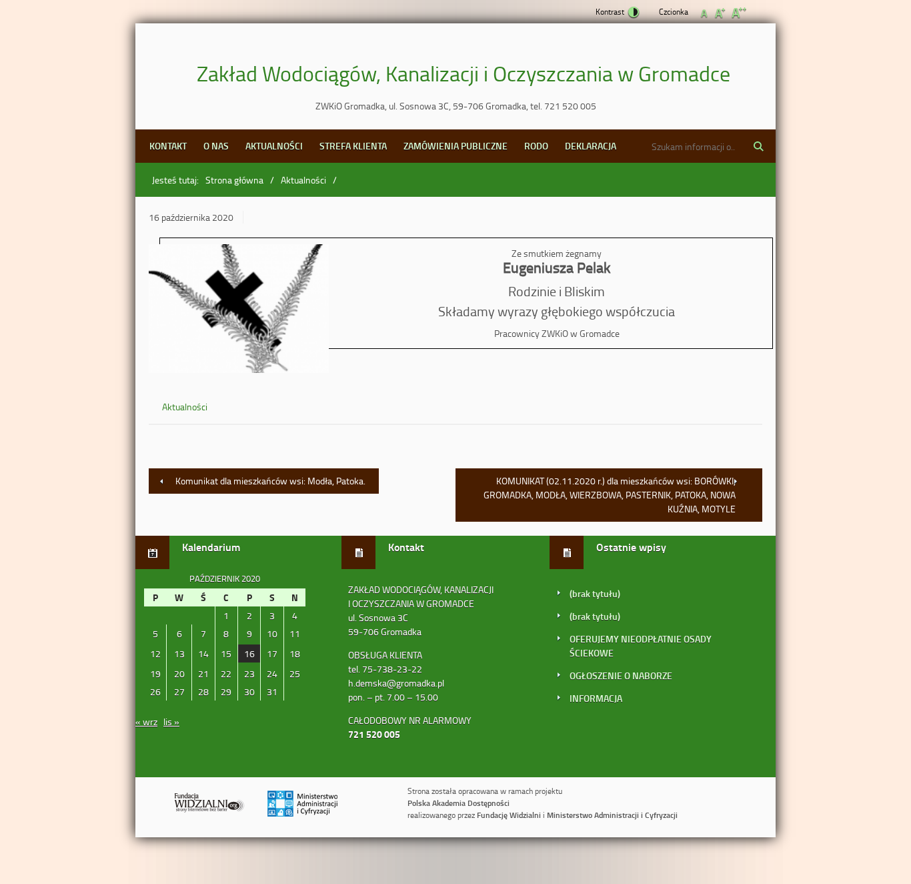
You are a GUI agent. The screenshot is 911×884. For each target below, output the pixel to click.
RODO (536, 145)
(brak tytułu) (595, 593)
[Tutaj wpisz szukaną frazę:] (691, 146)
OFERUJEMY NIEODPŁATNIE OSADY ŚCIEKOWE (641, 645)
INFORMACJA (596, 698)
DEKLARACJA (590, 145)
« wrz (146, 721)
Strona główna (234, 179)
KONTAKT (168, 145)
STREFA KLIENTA (353, 145)
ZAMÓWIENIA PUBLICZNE (455, 145)
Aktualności (303, 179)
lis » (171, 721)
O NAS (216, 145)
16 (249, 653)
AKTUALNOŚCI (274, 145)
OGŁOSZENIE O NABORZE (621, 675)
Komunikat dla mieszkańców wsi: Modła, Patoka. (270, 480)
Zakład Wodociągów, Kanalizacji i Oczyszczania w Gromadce (463, 73)
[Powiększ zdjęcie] (239, 310)
